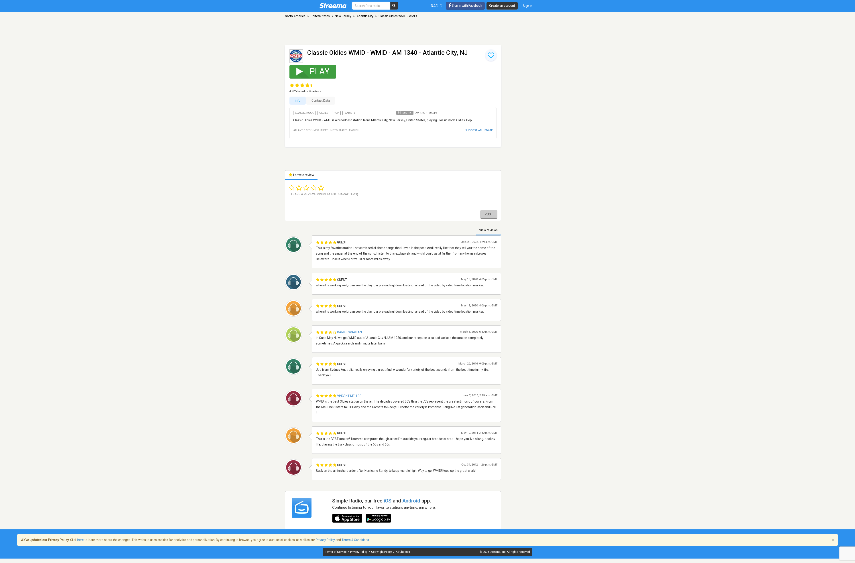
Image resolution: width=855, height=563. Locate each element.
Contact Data (320, 100)
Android (411, 501)
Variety (349, 112)
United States (320, 16)
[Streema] (333, 5)
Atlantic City (364, 16)
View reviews (488, 230)
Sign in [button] (527, 6)
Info (297, 100)
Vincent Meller (349, 396)
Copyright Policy (382, 551)
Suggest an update (479, 130)
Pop (336, 112)
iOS (387, 501)
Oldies (323, 112)
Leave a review (303, 175)
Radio (436, 6)
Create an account (502, 5)
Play (319, 71)
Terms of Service (336, 551)
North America (295, 16)
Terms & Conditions (355, 540)
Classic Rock (304, 112)
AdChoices (403, 551)
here (80, 540)
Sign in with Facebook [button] (466, 5)
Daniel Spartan (349, 332)
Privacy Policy (359, 551)
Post (489, 214)
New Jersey (343, 16)
